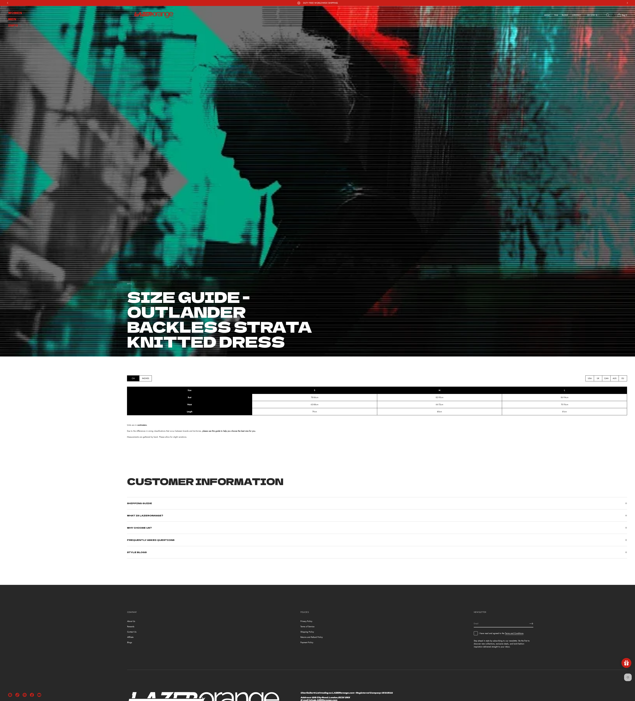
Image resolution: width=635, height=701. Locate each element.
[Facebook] (32, 695)
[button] (608, 15)
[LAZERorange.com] (153, 15)
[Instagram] (10, 695)
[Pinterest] (24, 695)
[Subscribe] (531, 624)
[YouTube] (39, 695)
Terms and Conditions (514, 633)
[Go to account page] (613, 15)
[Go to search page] (608, 15)
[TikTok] (17, 695)
